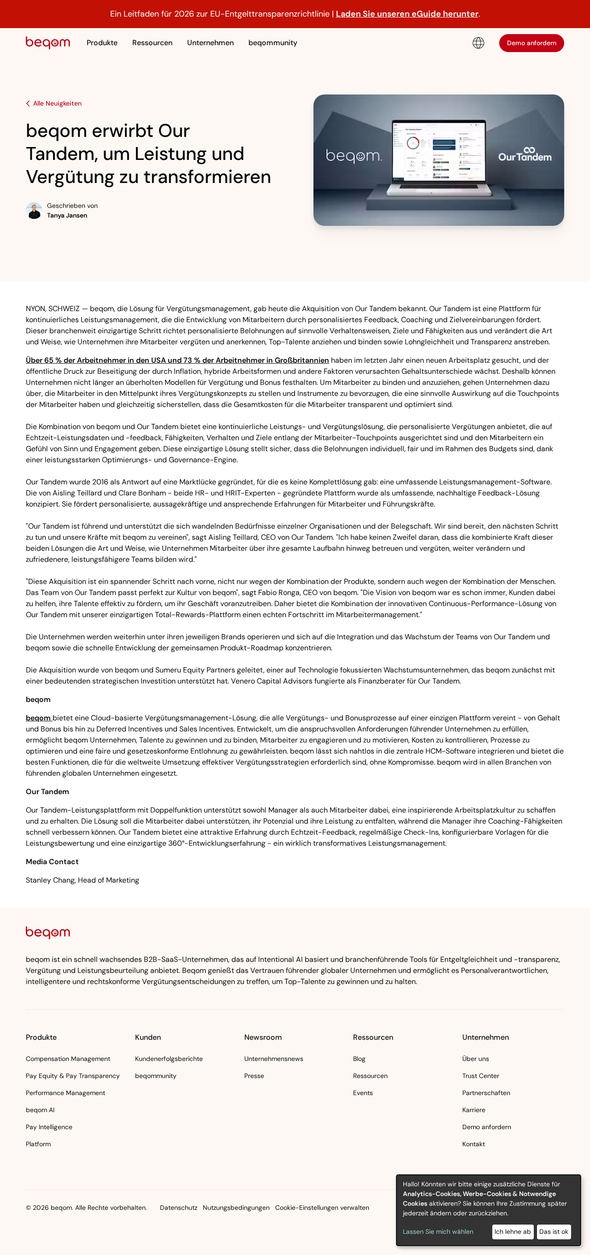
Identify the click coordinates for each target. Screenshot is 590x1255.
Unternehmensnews (273, 1059)
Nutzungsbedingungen (236, 1207)
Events (363, 1093)
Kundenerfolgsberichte (169, 1059)
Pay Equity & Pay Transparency (73, 1076)
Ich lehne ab (513, 1231)
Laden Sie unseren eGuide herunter (407, 13)
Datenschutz (178, 1207)
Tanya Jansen (67, 215)
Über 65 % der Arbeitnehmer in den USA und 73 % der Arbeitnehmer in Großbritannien (177, 360)
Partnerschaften (486, 1093)
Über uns (475, 1059)
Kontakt (473, 1144)
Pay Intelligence (49, 1127)
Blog (359, 1059)
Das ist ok (553, 1231)
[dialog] (488, 1210)
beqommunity (272, 42)
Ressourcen (370, 1076)
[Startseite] (48, 42)
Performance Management (65, 1093)
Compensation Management (68, 1059)
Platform (38, 1144)
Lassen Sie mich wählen (438, 1231)
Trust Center (480, 1076)
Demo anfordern (531, 42)
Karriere (473, 1110)
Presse (254, 1076)
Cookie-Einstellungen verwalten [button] (322, 1207)
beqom (39, 718)
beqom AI (40, 1110)
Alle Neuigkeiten (57, 103)
